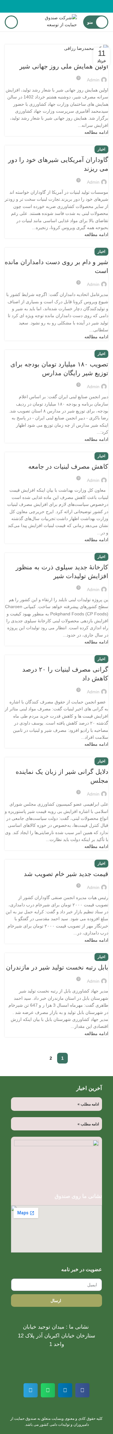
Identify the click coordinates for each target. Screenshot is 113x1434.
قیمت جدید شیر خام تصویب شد (66, 873)
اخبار (101, 149)
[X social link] (63, 6)
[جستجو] (11, 22)
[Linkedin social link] (49, 6)
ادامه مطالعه (96, 132)
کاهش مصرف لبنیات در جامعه (68, 466)
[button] (82, 1390)
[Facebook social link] (71, 6)
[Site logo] (55, 21)
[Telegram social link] (42, 6)
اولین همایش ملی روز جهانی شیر (63, 66)
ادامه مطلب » (88, 1104)
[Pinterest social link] (56, 6)
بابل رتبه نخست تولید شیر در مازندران (57, 967)
